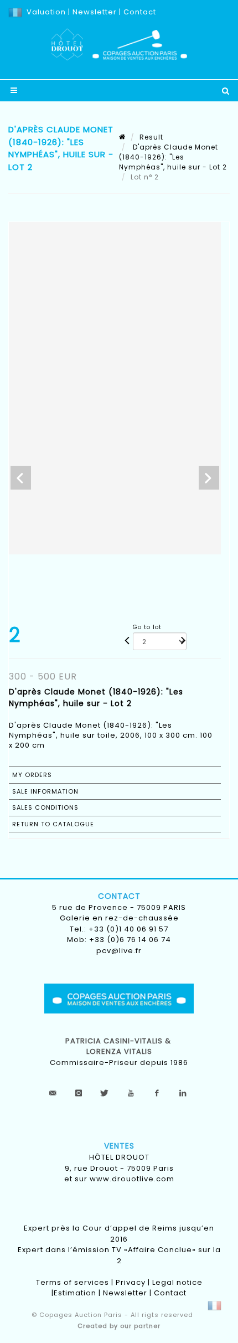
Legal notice (177, 1282)
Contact (139, 12)
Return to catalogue (53, 824)
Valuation (46, 12)
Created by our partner (119, 1325)
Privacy (131, 1282)
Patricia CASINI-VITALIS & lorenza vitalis (119, 1046)
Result (151, 137)
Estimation (75, 1293)
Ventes (119, 1145)
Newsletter (93, 12)
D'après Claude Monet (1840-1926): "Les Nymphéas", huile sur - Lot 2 (173, 157)
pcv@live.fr (119, 950)
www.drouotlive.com (132, 1179)
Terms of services (72, 1282)
